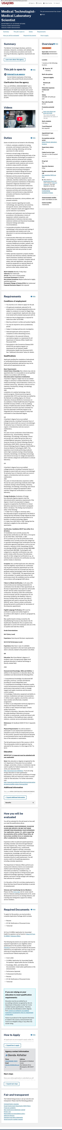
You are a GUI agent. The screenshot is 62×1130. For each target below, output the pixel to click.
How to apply (45, 35)
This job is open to (19, 32)
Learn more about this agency (14, 59)
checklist (7, 947)
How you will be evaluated (11, 35)
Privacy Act (7, 1111)
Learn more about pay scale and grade (49, 112)
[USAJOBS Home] (8, 3)
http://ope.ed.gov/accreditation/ (13, 771)
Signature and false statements (13, 1117)
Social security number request (13, 1119)
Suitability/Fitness (47, 193)
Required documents (29, 35)
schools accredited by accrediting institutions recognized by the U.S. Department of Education (19, 1012)
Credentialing (46, 191)
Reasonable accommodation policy (14, 1113)
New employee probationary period (14, 1110)
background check (49, 181)
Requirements (41, 32)
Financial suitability (10, 1108)
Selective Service (9, 1115)
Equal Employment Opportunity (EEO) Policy (17, 1106)
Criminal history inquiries (11, 1104)
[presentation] (50, 69)
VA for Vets (16, 892)
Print (43, 14)
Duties (31, 32)
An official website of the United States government (15, 0)
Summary (6, 32)
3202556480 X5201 (11, 1061)
